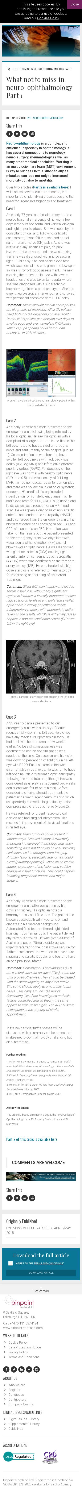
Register (14, 1390)
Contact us (16, 1395)
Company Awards (20, 1404)
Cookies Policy (48, 18)
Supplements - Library (24, 1424)
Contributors (17, 1399)
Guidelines (15, 1429)
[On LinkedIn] (25, 134)
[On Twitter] (17, 134)
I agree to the (39, 1263)
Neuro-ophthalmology (23, 143)
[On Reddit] (32, 134)
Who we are (16, 1385)
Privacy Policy (18, 1352)
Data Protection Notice (24, 1347)
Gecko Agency (60, 1484)
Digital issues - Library (23, 1419)
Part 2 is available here (50, 187)
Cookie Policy (18, 1342)
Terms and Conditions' (49, 1263)
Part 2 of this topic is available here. (32, 1139)
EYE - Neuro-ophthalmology (45, 118)
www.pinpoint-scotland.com (23, 1328)
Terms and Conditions (24, 1357)
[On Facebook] (10, 134)
